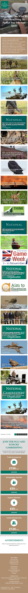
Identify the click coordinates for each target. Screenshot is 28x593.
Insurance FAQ (14, 559)
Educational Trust (14, 562)
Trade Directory (14, 564)
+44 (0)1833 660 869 (14, 581)
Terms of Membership (14, 570)
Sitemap (14, 573)
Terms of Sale (14, 571)
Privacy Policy (14, 568)
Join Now (14, 472)
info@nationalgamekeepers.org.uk (14, 583)
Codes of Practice (14, 561)
